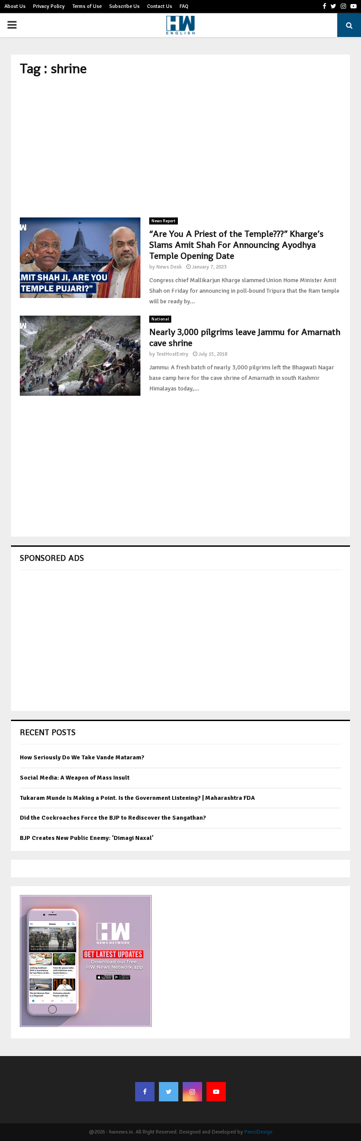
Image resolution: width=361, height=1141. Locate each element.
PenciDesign (258, 1132)
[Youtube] (216, 1091)
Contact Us (159, 6)
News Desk (169, 267)
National (160, 319)
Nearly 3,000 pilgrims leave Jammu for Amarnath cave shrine (244, 337)
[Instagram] (192, 1091)
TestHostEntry (172, 354)
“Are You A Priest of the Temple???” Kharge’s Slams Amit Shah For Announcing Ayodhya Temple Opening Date (236, 244)
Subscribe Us (124, 6)
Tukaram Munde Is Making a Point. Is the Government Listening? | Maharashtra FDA (137, 798)
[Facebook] (145, 1091)
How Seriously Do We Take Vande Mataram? (82, 757)
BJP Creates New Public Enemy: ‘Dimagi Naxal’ (87, 838)
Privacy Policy (49, 6)
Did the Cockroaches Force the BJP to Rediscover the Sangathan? (113, 817)
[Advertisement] (180, 147)
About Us (15, 6)
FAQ (184, 6)
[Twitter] (168, 1091)
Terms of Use (87, 6)
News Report (163, 221)
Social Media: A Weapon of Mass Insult (74, 777)
